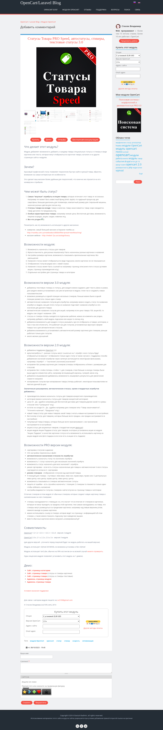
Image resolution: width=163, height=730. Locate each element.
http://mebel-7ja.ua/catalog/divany (56, 235)
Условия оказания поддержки (36, 591)
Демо (48, 139)
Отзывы (87, 9)
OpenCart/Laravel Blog (40, 2)
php (130, 167)
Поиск (127, 9)
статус (59, 641)
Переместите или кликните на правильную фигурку (43, 686)
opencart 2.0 (134, 164)
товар (140, 158)
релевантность (122, 167)
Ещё (141, 173)
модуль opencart (126, 148)
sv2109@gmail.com (65, 600)
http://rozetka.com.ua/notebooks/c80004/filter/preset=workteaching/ (54, 232)
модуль (133, 158)
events (125, 158)
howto (119, 145)
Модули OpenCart (70, 9)
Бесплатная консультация (85, 139)
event (123, 165)
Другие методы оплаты (93, 628)
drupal (127, 161)
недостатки (137, 167)
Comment (25, 661)
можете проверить (95, 551)
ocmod (125, 152)
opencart (50, 641)
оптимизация (87, 641)
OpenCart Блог (51, 9)
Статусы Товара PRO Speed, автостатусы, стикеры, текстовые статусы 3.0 (66, 40)
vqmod (120, 170)
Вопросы (115, 9)
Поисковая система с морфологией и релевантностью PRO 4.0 (129, 102)
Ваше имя (24, 653)
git (136, 161)
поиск (119, 151)
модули (134, 155)
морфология (121, 142)
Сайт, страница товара (37, 573)
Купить (35, 139)
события (120, 161)
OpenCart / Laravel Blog (29, 22)
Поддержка (101, 9)
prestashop (136, 142)
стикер (67, 641)
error (133, 161)
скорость (76, 641)
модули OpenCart (37, 641)
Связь (137, 9)
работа (119, 158)
